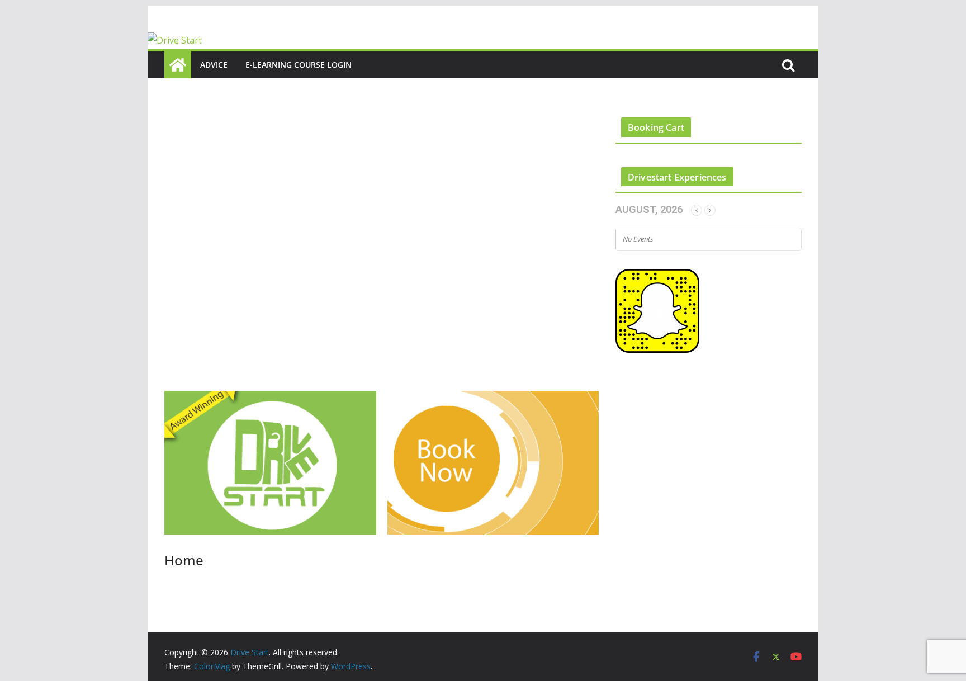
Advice (214, 64)
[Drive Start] (175, 40)
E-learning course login (298, 64)
